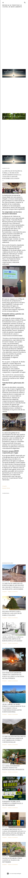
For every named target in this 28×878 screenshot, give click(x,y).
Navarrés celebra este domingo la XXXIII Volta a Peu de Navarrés (12, 803)
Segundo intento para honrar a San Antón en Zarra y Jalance (12, 613)
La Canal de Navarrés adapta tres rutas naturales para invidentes (13, 767)
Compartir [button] (4, 486)
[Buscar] (25, 2)
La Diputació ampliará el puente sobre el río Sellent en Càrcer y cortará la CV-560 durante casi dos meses (13, 586)
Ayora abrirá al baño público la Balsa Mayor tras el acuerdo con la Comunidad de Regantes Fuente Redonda (13, 708)
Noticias (8, 488)
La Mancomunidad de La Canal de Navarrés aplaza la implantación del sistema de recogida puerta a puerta (14, 832)
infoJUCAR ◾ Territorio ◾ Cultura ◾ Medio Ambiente (12, 6)
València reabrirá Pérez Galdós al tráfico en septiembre (12, 860)
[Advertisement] (14, 22)
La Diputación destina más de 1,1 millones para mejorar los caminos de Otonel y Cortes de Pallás (14, 739)
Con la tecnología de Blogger (15, 873)
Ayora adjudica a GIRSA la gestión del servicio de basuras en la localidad (12, 639)
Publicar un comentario (13, 591)
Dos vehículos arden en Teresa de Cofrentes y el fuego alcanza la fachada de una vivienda (13, 675)
